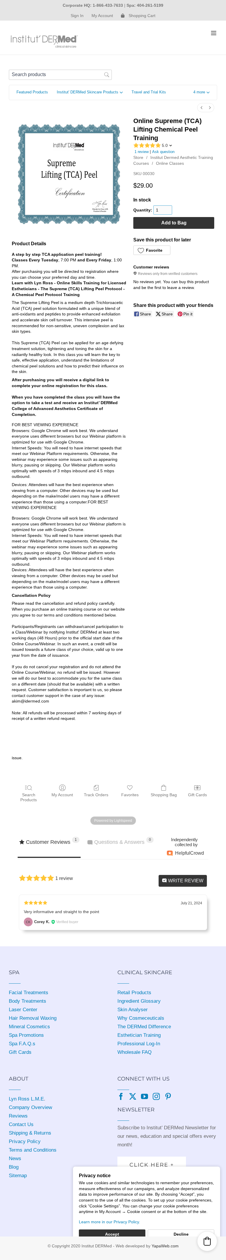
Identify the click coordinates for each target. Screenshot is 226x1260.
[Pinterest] (168, 1096)
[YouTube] (144, 1096)
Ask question (163, 151)
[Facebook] (120, 1096)
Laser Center (23, 1009)
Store (138, 157)
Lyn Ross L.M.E (26, 1099)
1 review (141, 151)
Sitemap (18, 1175)
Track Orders (96, 794)
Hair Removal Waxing (32, 1018)
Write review (185, 880)
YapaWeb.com (165, 1246)
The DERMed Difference (144, 1026)
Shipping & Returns (30, 1133)
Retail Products (134, 992)
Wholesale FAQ (134, 1052)
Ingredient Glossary (139, 1001)
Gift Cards (197, 794)
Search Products (28, 797)
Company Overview (30, 1107)
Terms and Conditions (32, 1150)
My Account (62, 794)
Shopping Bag (164, 794)
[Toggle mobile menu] (214, 33)
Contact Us (21, 1124)
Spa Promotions (26, 1035)
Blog (14, 1167)
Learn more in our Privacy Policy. (109, 1221)
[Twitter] (132, 1096)
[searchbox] (60, 75)
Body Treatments (27, 1001)
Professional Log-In (138, 1043)
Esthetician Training (139, 1035)
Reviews (18, 1116)
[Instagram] (156, 1096)
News (15, 1158)
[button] (201, 93)
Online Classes (170, 163)
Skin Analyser (132, 1009)
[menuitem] (201, 107)
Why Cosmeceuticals (140, 1018)
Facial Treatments (28, 992)
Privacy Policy (25, 1141)
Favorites (130, 794)
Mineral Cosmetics (29, 1026)
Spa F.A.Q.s (22, 1043)
